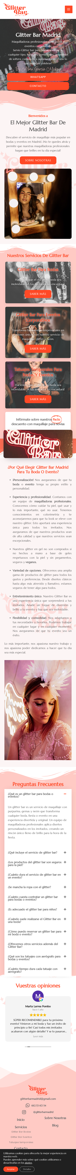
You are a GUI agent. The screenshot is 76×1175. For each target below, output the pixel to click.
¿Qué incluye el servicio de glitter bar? (32, 852)
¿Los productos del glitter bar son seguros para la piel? (35, 863)
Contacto (21, 1148)
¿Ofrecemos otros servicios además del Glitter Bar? (33, 945)
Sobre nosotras (55, 1118)
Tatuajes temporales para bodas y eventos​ (38, 372)
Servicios (21, 1127)
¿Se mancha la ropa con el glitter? (29, 887)
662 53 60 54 (38, 1105)
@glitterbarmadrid (43, 1112)
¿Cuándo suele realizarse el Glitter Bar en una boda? (34, 920)
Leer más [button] (38, 1036)
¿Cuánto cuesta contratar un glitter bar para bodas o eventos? (33, 898)
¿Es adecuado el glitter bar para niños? (32, 909)
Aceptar (11, 1169)
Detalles (27, 1169)
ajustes (28, 1162)
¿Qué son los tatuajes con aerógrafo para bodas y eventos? (34, 958)
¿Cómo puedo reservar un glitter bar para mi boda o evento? (34, 933)
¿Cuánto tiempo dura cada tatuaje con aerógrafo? (32, 970)
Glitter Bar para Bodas (38, 269)
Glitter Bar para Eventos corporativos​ (38, 317)
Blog (55, 1125)
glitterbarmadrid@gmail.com (38, 1098)
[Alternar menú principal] (68, 9)
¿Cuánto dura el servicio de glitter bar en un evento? (34, 876)
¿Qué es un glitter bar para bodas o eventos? (30, 795)
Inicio (21, 1120)
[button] (38, 795)
